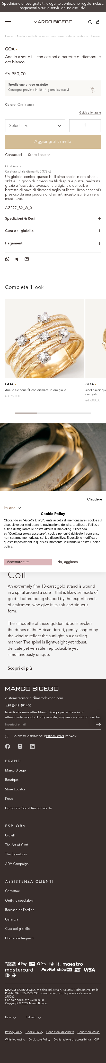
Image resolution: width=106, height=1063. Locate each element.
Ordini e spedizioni (19, 900)
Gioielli (10, 835)
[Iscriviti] (98, 724)
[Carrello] (97, 22)
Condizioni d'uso (88, 1032)
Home (9, 36)
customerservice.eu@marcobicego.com (34, 698)
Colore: (10, 105)
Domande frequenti (19, 938)
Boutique (12, 780)
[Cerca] (86, 22)
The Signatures (16, 854)
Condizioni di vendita (60, 1032)
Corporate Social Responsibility (28, 808)
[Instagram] (20, 746)
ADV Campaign (17, 864)
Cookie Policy (34, 1032)
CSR (97, 1039)
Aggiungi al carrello (52, 142)
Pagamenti (14, 243)
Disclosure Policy (39, 1039)
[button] (12, 508)
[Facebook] (7, 746)
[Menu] (8, 22)
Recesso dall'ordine (19, 910)
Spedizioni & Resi (20, 218)
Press (9, 798)
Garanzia (11, 919)
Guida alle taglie (90, 112)
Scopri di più (20, 669)
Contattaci (14, 155)
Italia (8, 1017)
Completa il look (24, 287)
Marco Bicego (15, 770)
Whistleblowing (15, 1039)
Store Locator (39, 155)
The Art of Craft (16, 845)
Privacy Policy (13, 1032)
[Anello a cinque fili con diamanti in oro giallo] (44, 338)
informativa (55, 736)
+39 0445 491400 (18, 706)
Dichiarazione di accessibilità (72, 1039)
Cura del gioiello (19, 231)
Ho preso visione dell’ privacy (44, 736)
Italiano (31, 1017)
